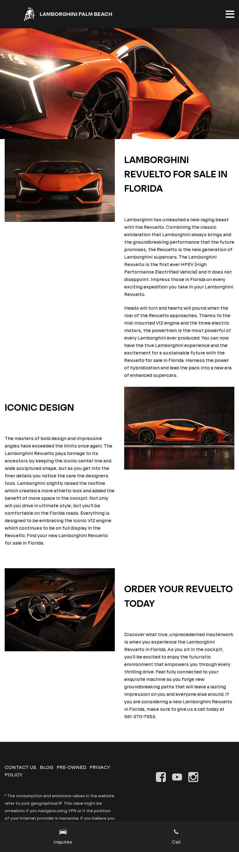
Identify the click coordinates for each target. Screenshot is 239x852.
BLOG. (47, 767)
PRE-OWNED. (72, 767)
